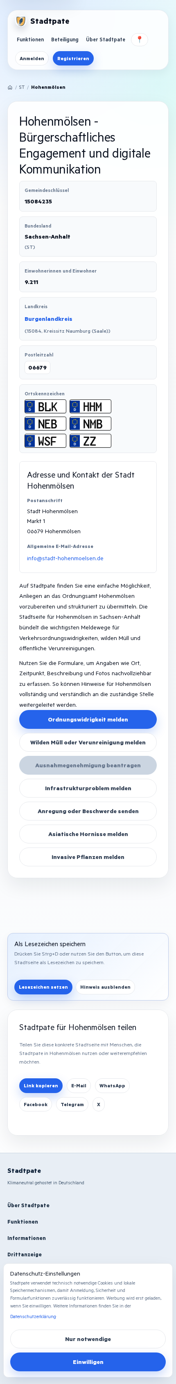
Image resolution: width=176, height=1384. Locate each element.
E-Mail (78, 1085)
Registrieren (73, 58)
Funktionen (30, 39)
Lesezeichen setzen (43, 987)
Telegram (72, 1104)
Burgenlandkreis (48, 318)
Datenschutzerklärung (33, 1316)
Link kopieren (41, 1085)
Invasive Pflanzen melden (88, 857)
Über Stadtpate (105, 39)
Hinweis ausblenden (105, 987)
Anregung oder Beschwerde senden (88, 811)
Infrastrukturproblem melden (88, 788)
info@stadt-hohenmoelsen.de (65, 558)
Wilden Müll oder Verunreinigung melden (88, 742)
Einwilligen (88, 1362)
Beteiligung (65, 39)
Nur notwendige (88, 1339)
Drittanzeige (24, 1254)
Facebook (35, 1104)
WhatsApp (112, 1085)
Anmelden (32, 58)
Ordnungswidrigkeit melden (88, 719)
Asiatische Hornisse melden (88, 834)
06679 (37, 367)
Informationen (26, 1238)
